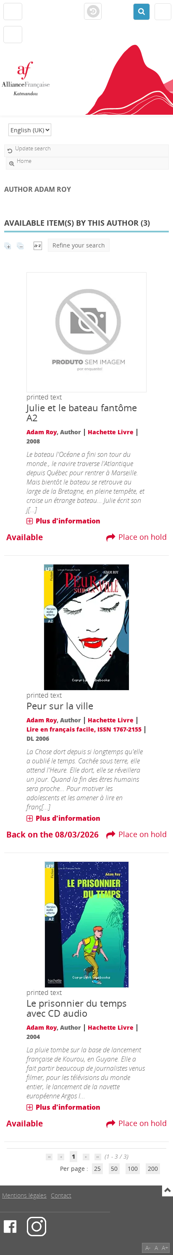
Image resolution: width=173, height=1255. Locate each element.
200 (153, 1169)
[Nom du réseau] (29, 79)
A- (148, 1248)
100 (133, 1169)
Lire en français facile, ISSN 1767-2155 (84, 729)
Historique (92, 11)
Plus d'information (68, 521)
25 (97, 1169)
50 (114, 1169)
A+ (165, 1248)
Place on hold (142, 537)
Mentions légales (24, 1195)
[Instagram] (36, 1226)
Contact (61, 1195)
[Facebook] (10, 1226)
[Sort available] (38, 245)
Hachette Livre (111, 432)
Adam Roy (41, 432)
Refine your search (78, 245)
